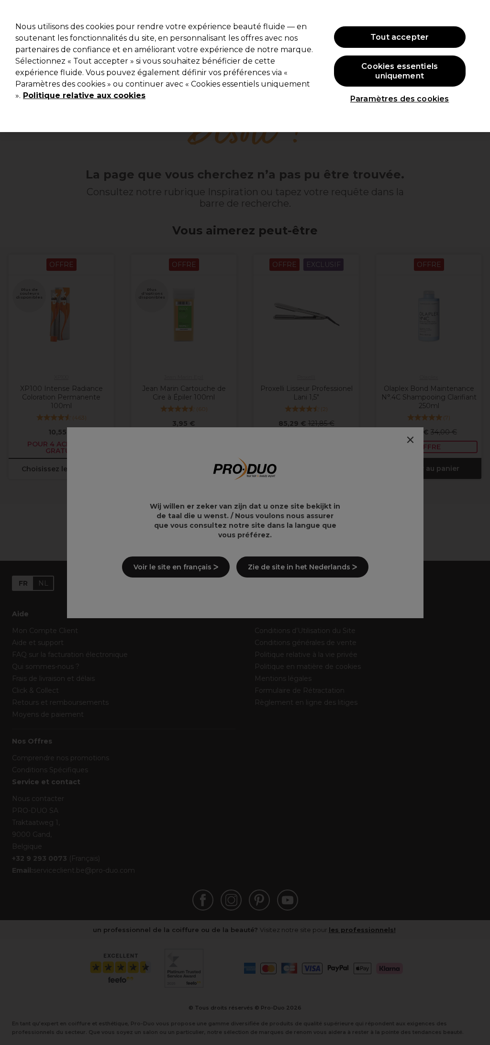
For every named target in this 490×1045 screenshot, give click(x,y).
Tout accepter (399, 37)
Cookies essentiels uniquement (399, 71)
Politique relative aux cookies (84, 95)
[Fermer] (474, 65)
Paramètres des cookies (399, 98)
